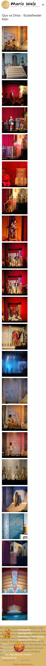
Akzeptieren (9, 660)
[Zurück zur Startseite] (21, 4)
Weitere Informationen (23, 664)
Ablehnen (25, 660)
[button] (43, 5)
